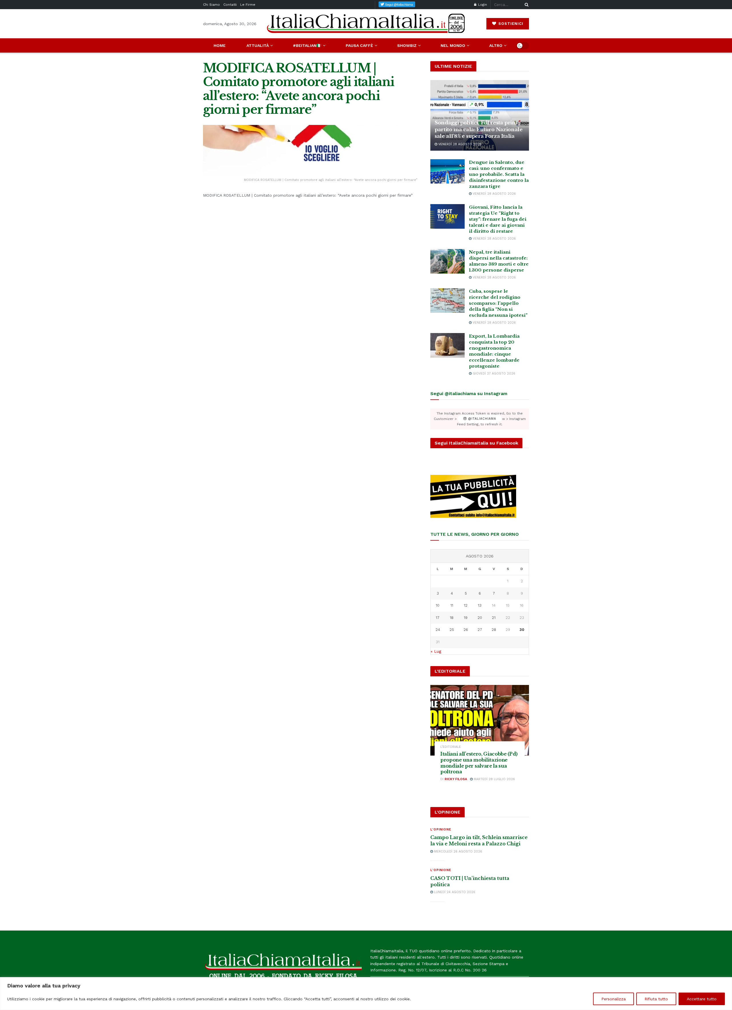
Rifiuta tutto (656, 999)
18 (451, 617)
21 (494, 617)
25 (451, 629)
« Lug (436, 651)
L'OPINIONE (440, 829)
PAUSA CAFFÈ (359, 45)
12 (466, 605)
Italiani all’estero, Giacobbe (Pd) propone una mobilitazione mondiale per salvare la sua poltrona (479, 762)
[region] (366, 993)
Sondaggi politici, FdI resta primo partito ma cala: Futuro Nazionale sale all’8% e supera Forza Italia (479, 130)
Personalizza (613, 999)
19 (466, 617)
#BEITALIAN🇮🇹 (307, 45)
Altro (495, 45)
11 (451, 605)
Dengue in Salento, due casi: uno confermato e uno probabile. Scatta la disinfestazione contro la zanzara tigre (499, 174)
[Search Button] (525, 4)
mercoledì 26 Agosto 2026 (457, 851)
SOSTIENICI (510, 23)
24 (437, 629)
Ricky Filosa (456, 779)
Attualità (257, 45)
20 (480, 617)
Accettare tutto (702, 999)
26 (466, 629)
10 (437, 605)
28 (494, 629)
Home (220, 45)
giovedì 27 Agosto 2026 (493, 373)
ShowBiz (407, 45)
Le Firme (247, 5)
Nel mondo (453, 45)
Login (482, 5)
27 (480, 629)
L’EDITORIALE (450, 746)
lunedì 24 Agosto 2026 (454, 892)
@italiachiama (481, 419)
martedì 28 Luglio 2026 (494, 779)
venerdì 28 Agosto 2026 (459, 144)
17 (437, 617)
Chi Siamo (211, 5)
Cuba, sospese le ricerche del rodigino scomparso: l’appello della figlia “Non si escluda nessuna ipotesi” (498, 303)
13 (480, 605)
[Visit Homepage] (366, 23)
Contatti (230, 5)
